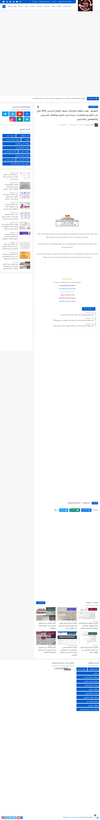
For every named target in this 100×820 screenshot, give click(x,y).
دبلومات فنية (10, 135)
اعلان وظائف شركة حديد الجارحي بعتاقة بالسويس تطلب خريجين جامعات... (73, 326)
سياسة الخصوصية (44, 1)
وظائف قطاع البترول (10, 152)
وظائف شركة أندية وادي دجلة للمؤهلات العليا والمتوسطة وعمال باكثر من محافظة (10, 227)
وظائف (27, 140)
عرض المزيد (41, 602)
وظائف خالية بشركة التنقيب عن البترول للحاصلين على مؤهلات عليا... (89, 650)
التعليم (10, 6)
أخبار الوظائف (67, 6)
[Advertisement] (50, 25)
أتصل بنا (34, 1)
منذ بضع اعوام (89, 312)
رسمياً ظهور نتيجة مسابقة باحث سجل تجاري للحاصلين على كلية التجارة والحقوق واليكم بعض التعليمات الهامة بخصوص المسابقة (10, 257)
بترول (26, 6)
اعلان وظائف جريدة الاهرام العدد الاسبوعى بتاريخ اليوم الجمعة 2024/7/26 (62, 98)
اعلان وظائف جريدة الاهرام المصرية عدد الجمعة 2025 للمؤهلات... (47, 626)
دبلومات (32, 6)
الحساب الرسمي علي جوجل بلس (67, 301)
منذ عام (95, 621)
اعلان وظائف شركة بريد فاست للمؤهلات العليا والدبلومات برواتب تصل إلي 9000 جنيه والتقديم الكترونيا (10, 207)
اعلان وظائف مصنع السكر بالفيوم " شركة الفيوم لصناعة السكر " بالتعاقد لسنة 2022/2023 (10, 197)
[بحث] (4, 6)
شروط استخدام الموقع (65, 1)
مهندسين (46, 6)
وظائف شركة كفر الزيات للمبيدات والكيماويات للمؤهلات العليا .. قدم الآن (10, 187)
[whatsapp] (3, 1)
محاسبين (39, 6)
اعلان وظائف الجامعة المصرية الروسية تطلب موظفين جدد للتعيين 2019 (73, 320)
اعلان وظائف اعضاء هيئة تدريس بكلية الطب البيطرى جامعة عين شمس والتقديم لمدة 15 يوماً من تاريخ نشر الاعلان (10, 247)
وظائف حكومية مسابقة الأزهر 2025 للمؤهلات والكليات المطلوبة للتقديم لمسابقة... (88, 626)
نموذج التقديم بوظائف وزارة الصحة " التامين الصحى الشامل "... (76, 315)
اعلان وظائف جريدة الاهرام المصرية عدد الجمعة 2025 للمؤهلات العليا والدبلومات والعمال (10, 267)
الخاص (53, 6)
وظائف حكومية (24, 152)
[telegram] (13, 1)
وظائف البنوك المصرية (13, 140)
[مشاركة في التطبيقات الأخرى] (55, 510)
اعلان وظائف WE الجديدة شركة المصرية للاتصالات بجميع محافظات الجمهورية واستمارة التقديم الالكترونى (10, 237)
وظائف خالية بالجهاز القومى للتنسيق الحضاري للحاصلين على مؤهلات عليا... (67, 626)
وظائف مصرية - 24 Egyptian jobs (72, 817)
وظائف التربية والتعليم (74, 503)
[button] (86, 510)
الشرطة (20, 6)
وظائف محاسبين (9, 160)
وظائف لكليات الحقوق (22, 156)
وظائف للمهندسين (23, 160)
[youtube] (17, 1)
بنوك (15, 6)
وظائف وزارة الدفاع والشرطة (20, 164)
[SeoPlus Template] (97, 817)
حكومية (59, 6)
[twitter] (10, 1)
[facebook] (20, 1)
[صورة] (25, 175)
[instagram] (12, 119)
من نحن (54, 1)
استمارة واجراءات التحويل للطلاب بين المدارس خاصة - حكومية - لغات (10, 177)
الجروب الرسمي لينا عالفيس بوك (67, 288)
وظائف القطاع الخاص (22, 148)
